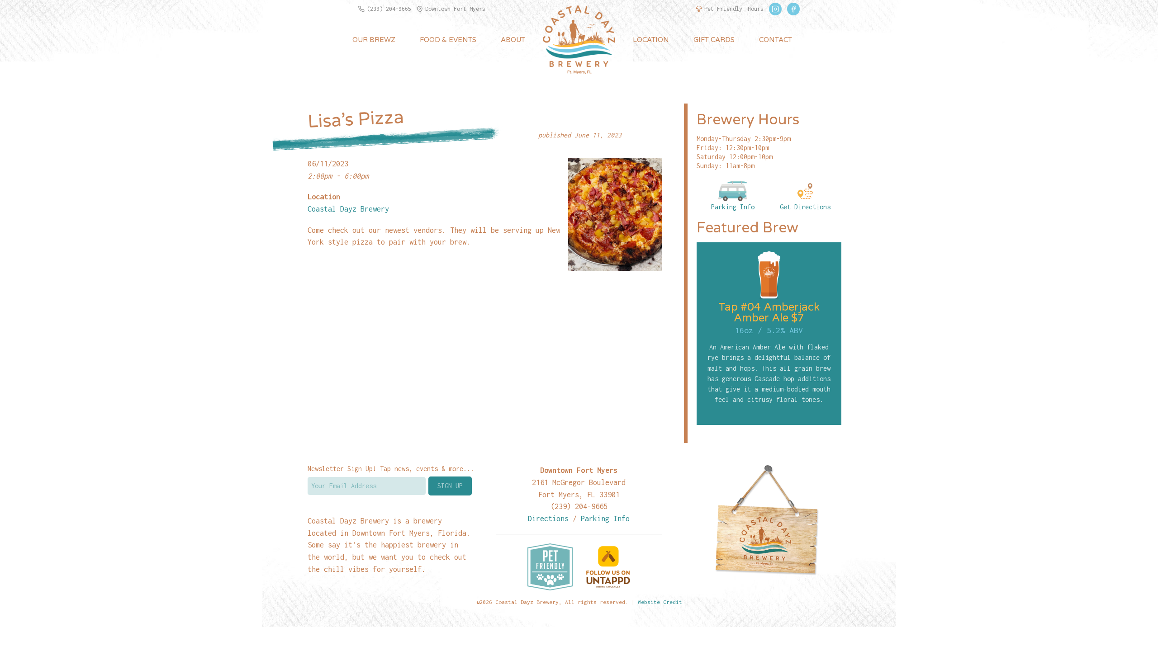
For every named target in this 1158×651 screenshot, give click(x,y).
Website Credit (660, 602)
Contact (775, 40)
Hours (756, 8)
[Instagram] (775, 9)
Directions (548, 518)
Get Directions (805, 207)
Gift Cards (714, 40)
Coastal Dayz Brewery (348, 208)
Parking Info (733, 207)
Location (651, 40)
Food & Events (448, 40)
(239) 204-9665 (389, 8)
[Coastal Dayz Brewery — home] (579, 39)
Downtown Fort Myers (455, 8)
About (513, 40)
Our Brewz (373, 40)
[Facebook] (793, 9)
